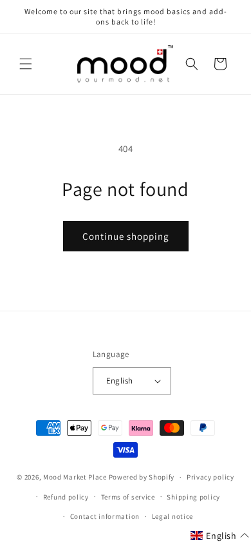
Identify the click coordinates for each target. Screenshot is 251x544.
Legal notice (172, 516)
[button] (26, 64)
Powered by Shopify (142, 476)
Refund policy (66, 496)
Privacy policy (210, 476)
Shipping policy (193, 496)
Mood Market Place (75, 476)
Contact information (105, 516)
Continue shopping (125, 236)
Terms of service (128, 496)
